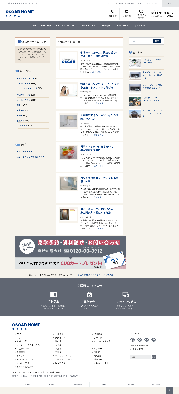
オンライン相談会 (102, 341)
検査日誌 (21, 121)
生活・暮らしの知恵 (26, 78)
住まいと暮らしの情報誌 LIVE (30, 157)
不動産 (120, 3)
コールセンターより (28, 88)
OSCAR (157, 3)
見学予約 (98, 338)
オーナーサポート (63, 359)
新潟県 (58, 352)
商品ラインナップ (89, 25)
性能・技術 (46, 25)
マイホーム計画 (24, 100)
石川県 (58, 345)
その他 (20, 115)
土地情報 (59, 334)
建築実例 (106, 25)
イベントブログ (24, 363)
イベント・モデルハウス (66, 25)
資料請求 (98, 334)
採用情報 (167, 3)
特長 (34, 25)
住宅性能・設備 (24, 95)
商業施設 (130, 3)
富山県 (58, 341)
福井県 (58, 348)
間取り (20, 105)
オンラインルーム (63, 356)
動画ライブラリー (25, 359)
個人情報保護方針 (140, 345)
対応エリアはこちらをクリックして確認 (95, 275)
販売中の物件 (140, 25)
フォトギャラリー (122, 25)
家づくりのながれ (25, 367)
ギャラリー (22, 356)
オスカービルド (144, 3)
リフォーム (110, 3)
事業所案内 (137, 349)
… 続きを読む (96, 72)
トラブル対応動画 (25, 151)
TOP (19, 334)
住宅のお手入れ (24, 84)
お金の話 (21, 110)
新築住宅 (23, 125)
